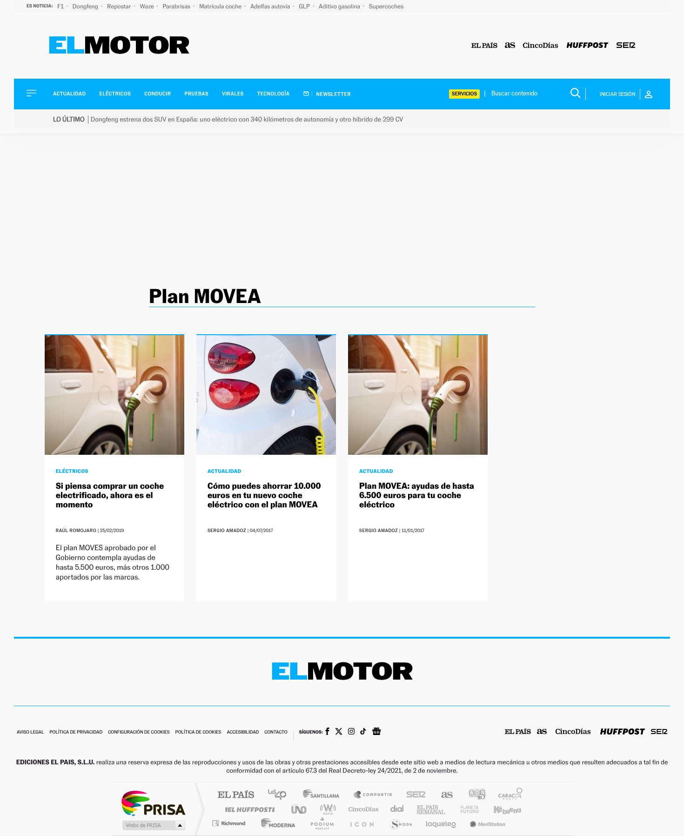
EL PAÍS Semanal (431, 809)
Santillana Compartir (373, 795)
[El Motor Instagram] (351, 732)
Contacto (275, 732)
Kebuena (499, 809)
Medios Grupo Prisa (153, 825)
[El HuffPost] (587, 46)
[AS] (510, 46)
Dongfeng (86, 6)
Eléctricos (115, 93)
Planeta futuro (465, 809)
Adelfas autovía (270, 6)
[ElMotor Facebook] (327, 732)
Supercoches (386, 6)
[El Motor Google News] (376, 732)
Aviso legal (30, 732)
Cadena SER (413, 795)
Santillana (324, 795)
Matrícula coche (221, 6)
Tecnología (273, 93)
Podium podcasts (321, 823)
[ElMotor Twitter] (338, 732)
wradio (326, 809)
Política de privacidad (75, 732)
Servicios (464, 94)
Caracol (507, 795)
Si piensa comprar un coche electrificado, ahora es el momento (110, 495)
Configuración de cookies (138, 732)
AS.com (443, 795)
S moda (400, 823)
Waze (147, 6)
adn (473, 795)
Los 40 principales (280, 795)
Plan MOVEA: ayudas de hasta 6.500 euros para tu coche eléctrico (416, 495)
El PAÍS (235, 795)
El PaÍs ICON (361, 823)
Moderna (275, 823)
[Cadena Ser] (626, 46)
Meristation (486, 823)
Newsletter (333, 94)
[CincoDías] (540, 46)
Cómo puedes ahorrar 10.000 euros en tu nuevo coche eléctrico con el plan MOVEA (264, 495)
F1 (61, 6)
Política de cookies (198, 732)
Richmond (229, 823)
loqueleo (442, 823)
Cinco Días (362, 809)
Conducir (157, 93)
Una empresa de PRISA (153, 802)
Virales (232, 93)
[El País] (484, 46)
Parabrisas (177, 6)
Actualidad (69, 93)
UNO (300, 809)
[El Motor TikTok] (363, 732)
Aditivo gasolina (340, 6)
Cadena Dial (397, 809)
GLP (305, 6)
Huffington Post (248, 809)
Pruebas (197, 93)
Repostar (119, 6)
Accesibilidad (243, 732)
